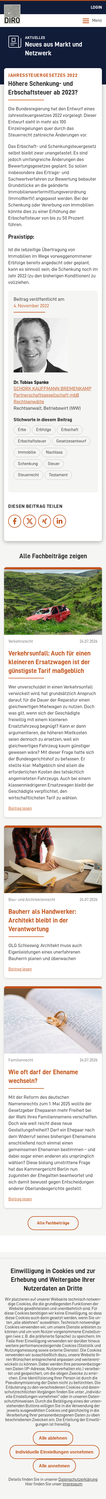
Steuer (54, 464)
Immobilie (27, 452)
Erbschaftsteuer (32, 441)
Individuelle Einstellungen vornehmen (54, 1452)
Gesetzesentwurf (71, 441)
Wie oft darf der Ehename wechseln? (43, 1076)
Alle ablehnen (53, 1438)
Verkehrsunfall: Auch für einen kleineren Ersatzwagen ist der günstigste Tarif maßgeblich (49, 662)
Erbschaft (69, 429)
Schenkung (28, 464)
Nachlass (54, 452)
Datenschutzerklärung (78, 1479)
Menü (97, 20)
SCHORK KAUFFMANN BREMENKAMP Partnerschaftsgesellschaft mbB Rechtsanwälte (52, 395)
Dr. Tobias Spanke (31, 382)
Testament (58, 475)
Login (96, 7)
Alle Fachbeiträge (53, 1223)
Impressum (72, 1484)
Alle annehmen (54, 1466)
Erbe (22, 429)
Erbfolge (43, 429)
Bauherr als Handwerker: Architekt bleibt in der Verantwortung (42, 920)
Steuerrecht (28, 475)
